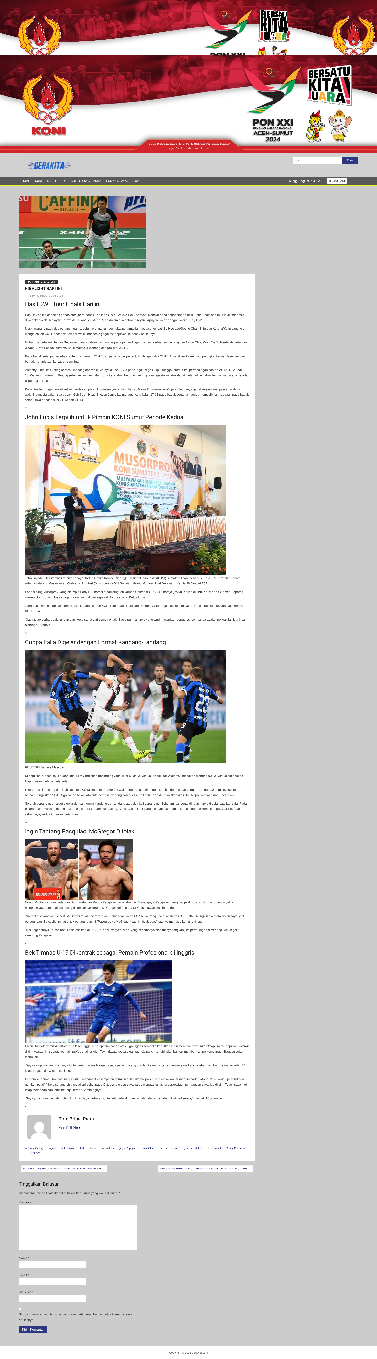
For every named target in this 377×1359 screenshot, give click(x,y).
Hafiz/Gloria (148, 1148)
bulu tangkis (68, 1148)
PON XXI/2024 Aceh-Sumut (124, 180)
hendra (163, 1148)
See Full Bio (68, 1128)
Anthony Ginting (34, 1148)
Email (24, 1275)
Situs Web (26, 1292)
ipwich (175, 1148)
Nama (24, 1258)
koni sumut (214, 1148)
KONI (38, 180)
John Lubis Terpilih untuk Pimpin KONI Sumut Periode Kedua (66, 1168)
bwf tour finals (88, 1148)
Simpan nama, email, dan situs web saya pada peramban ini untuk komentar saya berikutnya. (75, 1317)
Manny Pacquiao (235, 1148)
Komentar (26, 1202)
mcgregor (35, 1152)
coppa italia (107, 1148)
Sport (51, 180)
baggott (52, 1148)
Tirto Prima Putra (36, 295)
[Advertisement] (118, 27)
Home (26, 180)
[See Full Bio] (79, 1128)
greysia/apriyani (128, 1148)
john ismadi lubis (193, 1148)
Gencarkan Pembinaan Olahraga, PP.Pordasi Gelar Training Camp (203, 1168)
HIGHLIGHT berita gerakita (81, 180)
